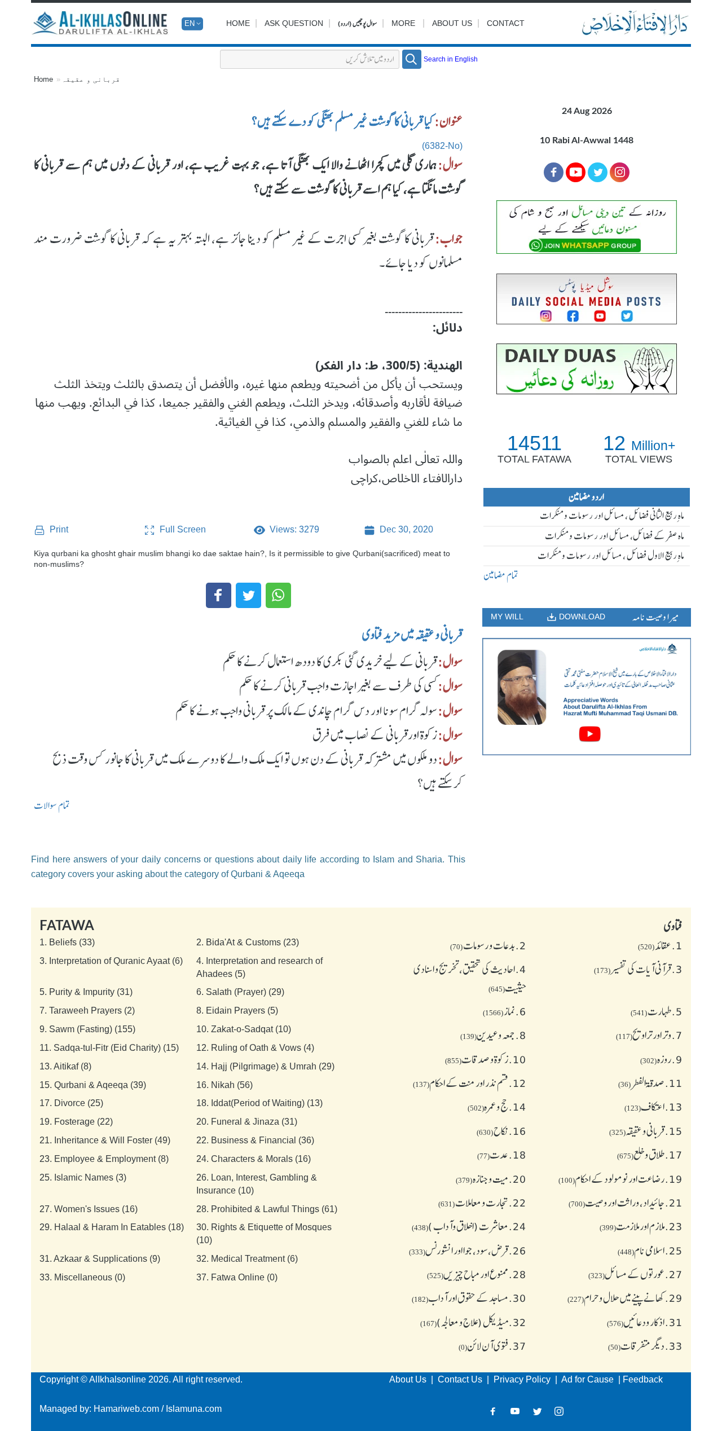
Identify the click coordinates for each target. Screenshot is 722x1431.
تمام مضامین (500, 575)
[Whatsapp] (278, 595)
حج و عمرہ (497, 1106)
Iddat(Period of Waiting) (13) (259, 1103)
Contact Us (461, 1379)
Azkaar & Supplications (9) (99, 1258)
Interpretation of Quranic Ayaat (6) (111, 961)
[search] (411, 59)
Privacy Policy (523, 1379)
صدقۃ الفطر (650, 1083)
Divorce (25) (71, 1103)
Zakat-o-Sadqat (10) (243, 1029)
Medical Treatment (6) (247, 1258)
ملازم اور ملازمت (641, 1226)
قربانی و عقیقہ (90, 79)
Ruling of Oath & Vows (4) (255, 1048)
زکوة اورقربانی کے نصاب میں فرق (374, 735)
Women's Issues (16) (88, 1209)
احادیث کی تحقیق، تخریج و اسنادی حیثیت (469, 978)
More (403, 23)
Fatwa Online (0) (237, 1277)
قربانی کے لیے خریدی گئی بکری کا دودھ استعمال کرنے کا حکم (330, 661)
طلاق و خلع (650, 1154)
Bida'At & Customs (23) (247, 942)
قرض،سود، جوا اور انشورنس (467, 1250)
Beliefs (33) (67, 942)
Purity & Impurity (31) (86, 992)
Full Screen (181, 529)
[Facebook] (218, 595)
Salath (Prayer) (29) (240, 992)
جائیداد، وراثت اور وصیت (626, 1202)
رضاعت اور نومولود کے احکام (620, 1178)
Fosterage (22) (76, 1121)
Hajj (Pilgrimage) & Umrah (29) (265, 1066)
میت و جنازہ (491, 1178)
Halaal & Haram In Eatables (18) (111, 1227)
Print (57, 529)
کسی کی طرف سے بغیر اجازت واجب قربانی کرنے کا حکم (338, 686)
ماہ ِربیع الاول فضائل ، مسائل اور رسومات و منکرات (611, 555)
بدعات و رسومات (488, 945)
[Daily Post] (586, 299)
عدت (501, 1154)
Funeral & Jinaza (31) (246, 1121)
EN (189, 23)
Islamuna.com (194, 1409)
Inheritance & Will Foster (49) (104, 1140)
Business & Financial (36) (255, 1140)
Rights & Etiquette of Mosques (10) (264, 1233)
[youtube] (586, 696)
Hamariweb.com (126, 1409)
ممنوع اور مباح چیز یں (476, 1274)
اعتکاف (653, 1106)
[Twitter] (248, 595)
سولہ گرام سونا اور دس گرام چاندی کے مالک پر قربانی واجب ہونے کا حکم (306, 711)
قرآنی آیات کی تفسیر (638, 969)
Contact (506, 23)
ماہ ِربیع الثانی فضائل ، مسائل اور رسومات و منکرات (612, 515)
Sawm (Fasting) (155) (87, 1029)
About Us (452, 23)
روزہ (661, 1059)
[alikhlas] (101, 23)
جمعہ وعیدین (493, 1035)
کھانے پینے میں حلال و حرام (625, 1297)
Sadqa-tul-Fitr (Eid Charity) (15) (109, 1048)
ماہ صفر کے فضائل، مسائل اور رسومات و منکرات (614, 536)
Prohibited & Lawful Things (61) (266, 1209)
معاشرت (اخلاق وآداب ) (469, 1226)
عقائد (660, 945)
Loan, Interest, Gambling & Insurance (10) (256, 1184)
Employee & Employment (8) (104, 1159)
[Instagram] (559, 1411)
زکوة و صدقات (485, 1059)
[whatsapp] (586, 227)
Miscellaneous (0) (82, 1277)
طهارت (657, 1011)
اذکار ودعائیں (645, 1322)
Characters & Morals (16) (253, 1159)
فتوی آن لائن (492, 1345)
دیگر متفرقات (645, 1345)
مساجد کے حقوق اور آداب (469, 1297)
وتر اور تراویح (649, 1035)
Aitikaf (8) (65, 1066)
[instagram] (619, 172)
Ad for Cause (588, 1379)
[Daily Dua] (586, 369)
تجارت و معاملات (482, 1202)
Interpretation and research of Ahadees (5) (259, 967)
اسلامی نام (650, 1250)
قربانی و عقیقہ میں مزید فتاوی (412, 634)
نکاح (501, 1130)
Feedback (643, 1379)
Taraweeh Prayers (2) (87, 1010)
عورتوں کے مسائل (635, 1274)
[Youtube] (575, 172)
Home (238, 23)
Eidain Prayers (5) (237, 1010)
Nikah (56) (224, 1085)
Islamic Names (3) (82, 1177)
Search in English (451, 59)
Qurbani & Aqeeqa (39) (92, 1085)
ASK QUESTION (294, 23)
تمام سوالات (52, 805)
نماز (504, 1011)
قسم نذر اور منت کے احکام (469, 1083)
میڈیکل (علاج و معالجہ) (473, 1322)
